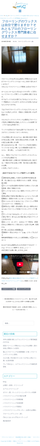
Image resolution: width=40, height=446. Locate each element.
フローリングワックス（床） (26, 41)
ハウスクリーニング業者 (8, 289)
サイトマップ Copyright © (20, 439)
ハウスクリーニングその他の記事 (14, 396)
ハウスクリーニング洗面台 (12, 406)
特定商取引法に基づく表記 (23, 437)
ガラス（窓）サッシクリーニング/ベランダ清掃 (19, 392)
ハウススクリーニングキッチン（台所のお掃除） (20, 410)
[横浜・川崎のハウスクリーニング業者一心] (20, 5)
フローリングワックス (24, 289)
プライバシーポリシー (7, 437)
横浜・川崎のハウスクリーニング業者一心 (21, 441)
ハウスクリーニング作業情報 (13, 399)
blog (15, 41)
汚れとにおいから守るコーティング (15, 417)
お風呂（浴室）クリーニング (13, 385)
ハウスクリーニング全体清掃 (13, 403)
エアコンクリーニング (10, 389)
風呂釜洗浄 (7, 421)
